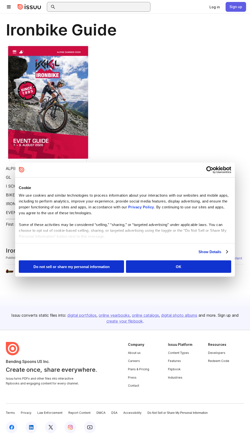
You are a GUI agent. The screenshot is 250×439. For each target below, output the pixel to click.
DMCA (100, 413)
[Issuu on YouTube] (90, 427)
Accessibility (132, 413)
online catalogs (145, 315)
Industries (175, 377)
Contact (133, 385)
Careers (134, 361)
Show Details (209, 252)
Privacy (26, 413)
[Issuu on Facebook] (12, 427)
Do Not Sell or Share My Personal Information (177, 413)
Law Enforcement (49, 413)
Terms (10, 413)
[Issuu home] (29, 7)
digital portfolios (81, 315)
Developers (216, 353)
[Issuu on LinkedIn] (31, 427)
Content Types (178, 353)
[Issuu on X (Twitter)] (51, 427)
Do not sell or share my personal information (71, 266)
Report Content (79, 413)
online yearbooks (114, 315)
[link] (215, 7)
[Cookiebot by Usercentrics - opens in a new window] (209, 169)
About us (134, 353)
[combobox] (103, 6)
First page (15, 224)
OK (178, 266)
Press (132, 377)
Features (174, 361)
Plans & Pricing (138, 369)
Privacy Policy (141, 207)
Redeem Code (218, 361)
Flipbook (174, 369)
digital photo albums (179, 315)
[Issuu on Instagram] (70, 427)
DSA (114, 413)
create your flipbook (124, 321)
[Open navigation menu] (9, 7)
